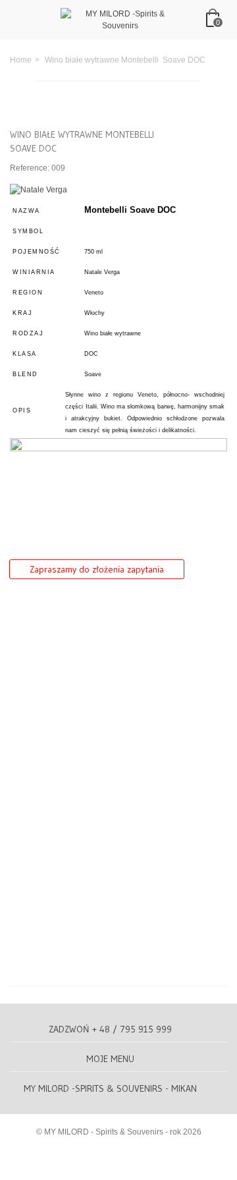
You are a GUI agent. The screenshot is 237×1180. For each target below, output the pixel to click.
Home (21, 60)
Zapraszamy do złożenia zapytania (97, 569)
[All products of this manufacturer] (38, 189)
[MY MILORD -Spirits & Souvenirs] (120, 19)
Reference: (29, 168)
